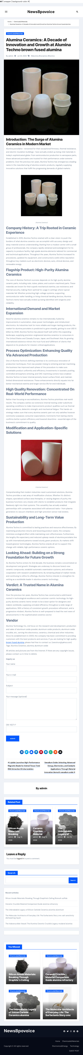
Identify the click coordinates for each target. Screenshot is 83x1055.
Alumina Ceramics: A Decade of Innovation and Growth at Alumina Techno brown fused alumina (38, 44)
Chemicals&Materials (15, 34)
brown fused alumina (15, 642)
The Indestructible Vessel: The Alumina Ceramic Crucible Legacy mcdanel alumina (39, 923)
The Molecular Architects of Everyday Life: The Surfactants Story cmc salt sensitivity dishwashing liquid (59, 1015)
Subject (9, 685)
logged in (20, 858)
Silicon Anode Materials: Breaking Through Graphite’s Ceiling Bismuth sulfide (36, 898)
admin (43, 788)
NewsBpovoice (41, 11)
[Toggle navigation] (6, 11)
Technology (74, 1046)
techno (52, 56)
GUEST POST (74, 1051)
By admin (9, 56)
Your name (10, 664)
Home (57, 1041)
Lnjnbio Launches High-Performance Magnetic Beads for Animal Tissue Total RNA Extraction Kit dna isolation (24, 765)
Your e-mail (11, 675)
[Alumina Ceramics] (41, 197)
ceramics (43, 56)
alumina (35, 56)
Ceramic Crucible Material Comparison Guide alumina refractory (32, 904)
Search (12, 873)
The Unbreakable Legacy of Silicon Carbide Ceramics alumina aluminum (35, 910)
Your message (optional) (16, 696)
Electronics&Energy (60, 1046)
